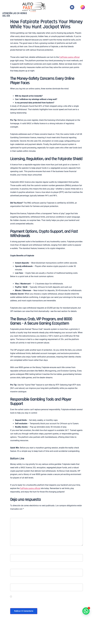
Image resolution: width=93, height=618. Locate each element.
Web (12, 582)
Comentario (16, 516)
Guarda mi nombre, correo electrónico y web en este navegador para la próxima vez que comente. (43, 601)
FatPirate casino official (69, 57)
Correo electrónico (20, 567)
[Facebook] (72, 7)
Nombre (14, 552)
